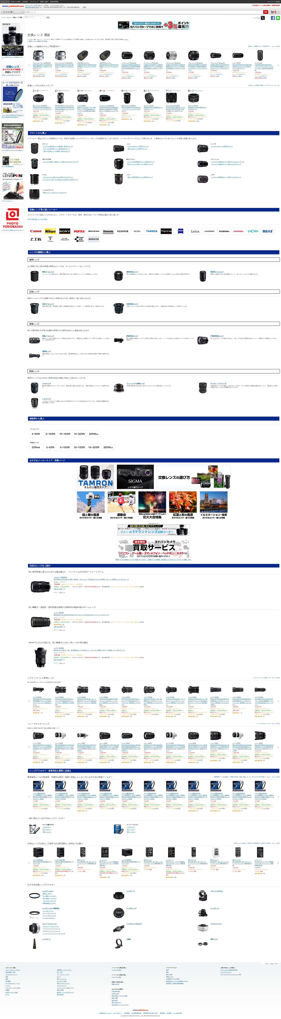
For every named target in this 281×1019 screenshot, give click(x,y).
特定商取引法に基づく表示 (150, 1013)
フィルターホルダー (49, 918)
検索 (48, 17)
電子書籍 (8, 981)
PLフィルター (47, 829)
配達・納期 (115, 998)
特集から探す (115, 984)
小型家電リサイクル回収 (172, 979)
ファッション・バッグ (63, 974)
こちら (61, 5)
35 (42, 875)
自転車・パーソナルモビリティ (65, 992)
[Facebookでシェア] (273, 19)
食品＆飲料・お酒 (10, 972)
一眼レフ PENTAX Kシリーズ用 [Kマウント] (140, 177)
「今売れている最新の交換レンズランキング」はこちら (263, 85)
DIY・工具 (60, 972)
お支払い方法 (115, 993)
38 (175, 877)
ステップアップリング (49, 913)
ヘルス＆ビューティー (12, 974)
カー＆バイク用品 (62, 981)
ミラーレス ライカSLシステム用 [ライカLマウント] (58, 177)
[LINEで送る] (278, 19)
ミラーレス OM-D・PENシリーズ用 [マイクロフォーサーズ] (60, 162)
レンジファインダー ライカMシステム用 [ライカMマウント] (60, 179)
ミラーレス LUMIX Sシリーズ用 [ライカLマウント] (226, 164)
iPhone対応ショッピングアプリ (120, 1004)
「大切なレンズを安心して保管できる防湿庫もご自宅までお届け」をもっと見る (256, 843)
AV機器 (7, 990)
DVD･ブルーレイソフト (63, 983)
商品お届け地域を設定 (31, 7)
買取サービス (169, 976)
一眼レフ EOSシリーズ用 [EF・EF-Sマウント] (56, 151)
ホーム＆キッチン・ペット (13, 983)
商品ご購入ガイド (116, 1002)
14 (219, 716)
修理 (167, 970)
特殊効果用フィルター (49, 903)
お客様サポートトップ (105, 1013)
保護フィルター (47, 893)
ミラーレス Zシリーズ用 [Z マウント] (138, 146)
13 (108, 716)
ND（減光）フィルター (50, 898)
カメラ (59, 976)
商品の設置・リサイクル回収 (119, 995)
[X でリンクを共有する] (263, 19)
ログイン (28, 5)
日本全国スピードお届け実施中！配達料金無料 (266, 5)
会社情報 (169, 1013)
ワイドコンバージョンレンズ (51, 928)
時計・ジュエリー (62, 979)
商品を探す (115, 1000)
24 (64, 762)
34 (42, 762)
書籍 (7, 979)
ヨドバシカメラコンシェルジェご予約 (231, 974)
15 (63, 624)
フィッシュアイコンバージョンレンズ (54, 933)
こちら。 (126, 39)
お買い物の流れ (116, 991)
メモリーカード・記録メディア (65, 988)
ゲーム (7, 994)
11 (108, 124)
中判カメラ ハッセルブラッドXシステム (54, 192)
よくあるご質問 (177, 1013)
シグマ (55, 652)
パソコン (8, 985)
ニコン (55, 617)
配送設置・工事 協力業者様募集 (174, 983)
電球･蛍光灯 (60, 994)
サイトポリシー (117, 1013)
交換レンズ (62, 592)
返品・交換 (169, 974)
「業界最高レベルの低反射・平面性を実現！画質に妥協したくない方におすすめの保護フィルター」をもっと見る (246, 777)
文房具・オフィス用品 (12, 992)
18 (86, 716)
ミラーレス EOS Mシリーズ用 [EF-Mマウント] (56, 149)
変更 (84, 7)
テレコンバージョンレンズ (51, 926)
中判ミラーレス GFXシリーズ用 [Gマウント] (140, 164)
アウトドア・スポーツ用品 (13, 988)
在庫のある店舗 (58, 589)
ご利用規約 (127, 1013)
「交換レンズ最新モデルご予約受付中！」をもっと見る (263, 46)
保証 (167, 972)
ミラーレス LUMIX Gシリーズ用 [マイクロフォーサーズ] (227, 162)
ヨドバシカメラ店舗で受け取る (229, 970)
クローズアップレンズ (49, 901)
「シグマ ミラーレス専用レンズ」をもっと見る (266, 678)
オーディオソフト (62, 985)
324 (198, 121)
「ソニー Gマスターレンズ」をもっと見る (267, 723)
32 (131, 716)
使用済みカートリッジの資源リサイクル (177, 981)
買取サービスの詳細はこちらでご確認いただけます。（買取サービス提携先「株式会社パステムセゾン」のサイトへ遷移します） (153, 559)
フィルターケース (48, 911)
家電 (7, 976)
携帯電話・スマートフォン (64, 970)
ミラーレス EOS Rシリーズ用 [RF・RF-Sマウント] (58, 146)
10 (131, 119)
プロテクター (47, 827)
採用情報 (162, 1013)
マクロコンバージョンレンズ (51, 931)
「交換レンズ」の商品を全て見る (37, 41)
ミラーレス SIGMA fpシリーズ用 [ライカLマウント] (226, 177)
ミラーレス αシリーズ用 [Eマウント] (221, 146)
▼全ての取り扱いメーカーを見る (37, 219)
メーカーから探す (116, 970)
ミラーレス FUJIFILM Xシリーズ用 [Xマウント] (141, 162)
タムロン (56, 582)
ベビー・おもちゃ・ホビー (13, 970)
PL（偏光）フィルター (49, 896)
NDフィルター (47, 832)
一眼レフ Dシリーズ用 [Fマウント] (137, 149)
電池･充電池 (60, 990)
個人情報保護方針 (136, 1013)
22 (42, 121)
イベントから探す (116, 977)
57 (64, 875)
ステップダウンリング (49, 915)
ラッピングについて (226, 972)
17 (264, 760)
